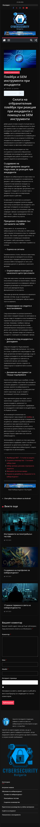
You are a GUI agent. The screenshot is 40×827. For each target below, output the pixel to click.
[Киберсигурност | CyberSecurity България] (4, 40)
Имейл (5, 669)
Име (4, 660)
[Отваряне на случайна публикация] (35, 40)
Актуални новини (8, 787)
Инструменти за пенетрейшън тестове (18, 535)
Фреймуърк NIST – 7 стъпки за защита (20, 458)
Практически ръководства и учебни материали (18, 807)
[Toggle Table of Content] (20, 93)
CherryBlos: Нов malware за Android (17, 498)
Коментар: (6, 634)
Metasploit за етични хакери (17, 471)
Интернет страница (9, 678)
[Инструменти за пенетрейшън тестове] (20, 512)
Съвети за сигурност (9, 811)
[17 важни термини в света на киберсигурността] (20, 585)
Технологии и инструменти (11, 815)
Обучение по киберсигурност (12, 69)
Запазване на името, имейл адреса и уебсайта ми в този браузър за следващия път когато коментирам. (19, 693)
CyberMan (16, 88)
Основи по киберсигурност (12, 72)
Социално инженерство (12, 802)
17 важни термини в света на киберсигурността (17, 606)
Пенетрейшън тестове (11, 798)
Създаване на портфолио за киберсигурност (17, 571)
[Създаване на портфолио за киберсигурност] (20, 548)
